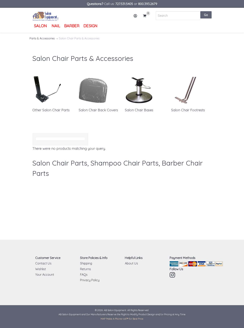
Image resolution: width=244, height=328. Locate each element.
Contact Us (43, 263)
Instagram (173, 275)
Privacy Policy (90, 280)
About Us (131, 263)
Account (135, 15)
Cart (145, 16)
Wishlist (40, 269)
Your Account (44, 274)
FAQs (83, 274)
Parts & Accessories (42, 38)
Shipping (86, 263)
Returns (85, 269)
